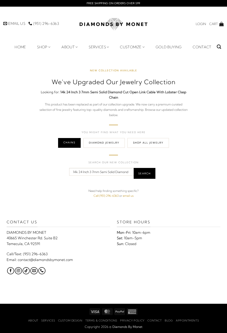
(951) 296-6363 (35, 254)
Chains (69, 142)
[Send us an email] (33, 270)
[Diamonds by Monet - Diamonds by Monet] (113, 23)
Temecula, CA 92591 (23, 243)
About (68, 47)
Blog (169, 320)
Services (97, 47)
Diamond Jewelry (104, 142)
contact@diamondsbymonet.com (45, 259)
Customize (130, 47)
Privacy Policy (132, 320)
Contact (202, 47)
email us (128, 195)
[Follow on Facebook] (10, 270)
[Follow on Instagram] (18, 270)
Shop (42, 47)
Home (20, 47)
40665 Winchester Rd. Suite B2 (32, 238)
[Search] (219, 46)
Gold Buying (169, 47)
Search (144, 173)
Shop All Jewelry (148, 142)
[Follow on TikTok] (26, 270)
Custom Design (70, 320)
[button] (201, 24)
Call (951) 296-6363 (106, 195)
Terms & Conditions (101, 320)
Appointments (187, 320)
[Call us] (41, 270)
